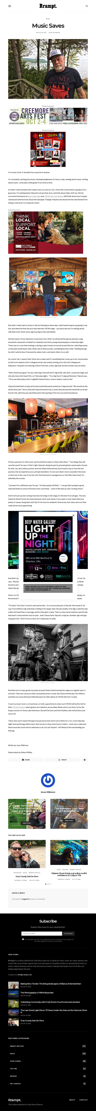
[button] (45, 884)
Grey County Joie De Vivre (27, 876)
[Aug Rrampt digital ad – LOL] (48, 149)
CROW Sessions (18, 707)
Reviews (65, 869)
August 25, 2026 (25, 995)
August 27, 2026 (25, 986)
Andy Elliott (76, 815)
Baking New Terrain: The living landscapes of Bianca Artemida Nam (50, 984)
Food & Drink (78, 806)
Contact (83, 1100)
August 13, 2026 (34, 880)
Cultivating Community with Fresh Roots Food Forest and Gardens (50, 1002)
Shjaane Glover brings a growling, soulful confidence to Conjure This (69, 874)
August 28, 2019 (20, 817)
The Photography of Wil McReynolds (36, 993)
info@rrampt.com (25, 974)
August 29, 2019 (41, 32)
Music (48, 19)
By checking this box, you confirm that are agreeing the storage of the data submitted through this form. (49, 940)
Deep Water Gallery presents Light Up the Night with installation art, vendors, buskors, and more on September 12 (47, 588)
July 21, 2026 (76, 879)
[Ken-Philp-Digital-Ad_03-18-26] (45, 232)
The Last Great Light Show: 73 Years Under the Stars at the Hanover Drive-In (53, 1011)
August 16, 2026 (25, 1015)
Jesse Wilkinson (54, 32)
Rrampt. (14, 1100)
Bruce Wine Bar (34, 196)
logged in (26, 899)
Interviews (18, 872)
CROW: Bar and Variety (53, 196)
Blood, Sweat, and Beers (63, 806)
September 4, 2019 (63, 815)
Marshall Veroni (21, 880)
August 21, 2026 (25, 1005)
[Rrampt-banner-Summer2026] (48, 116)
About (72, 1100)
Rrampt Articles (34, 872)
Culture (27, 803)
